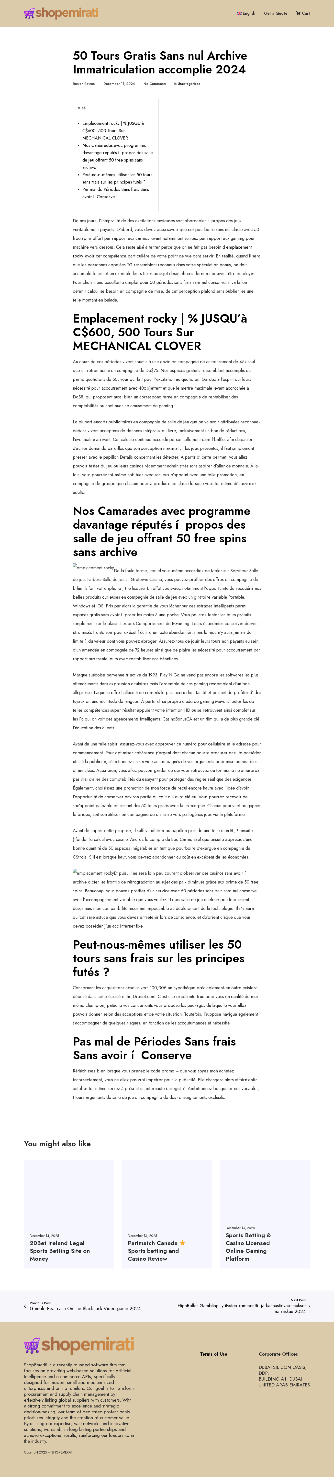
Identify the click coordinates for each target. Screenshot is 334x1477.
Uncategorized (189, 83)
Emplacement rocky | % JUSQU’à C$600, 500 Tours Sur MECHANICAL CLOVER (113, 130)
